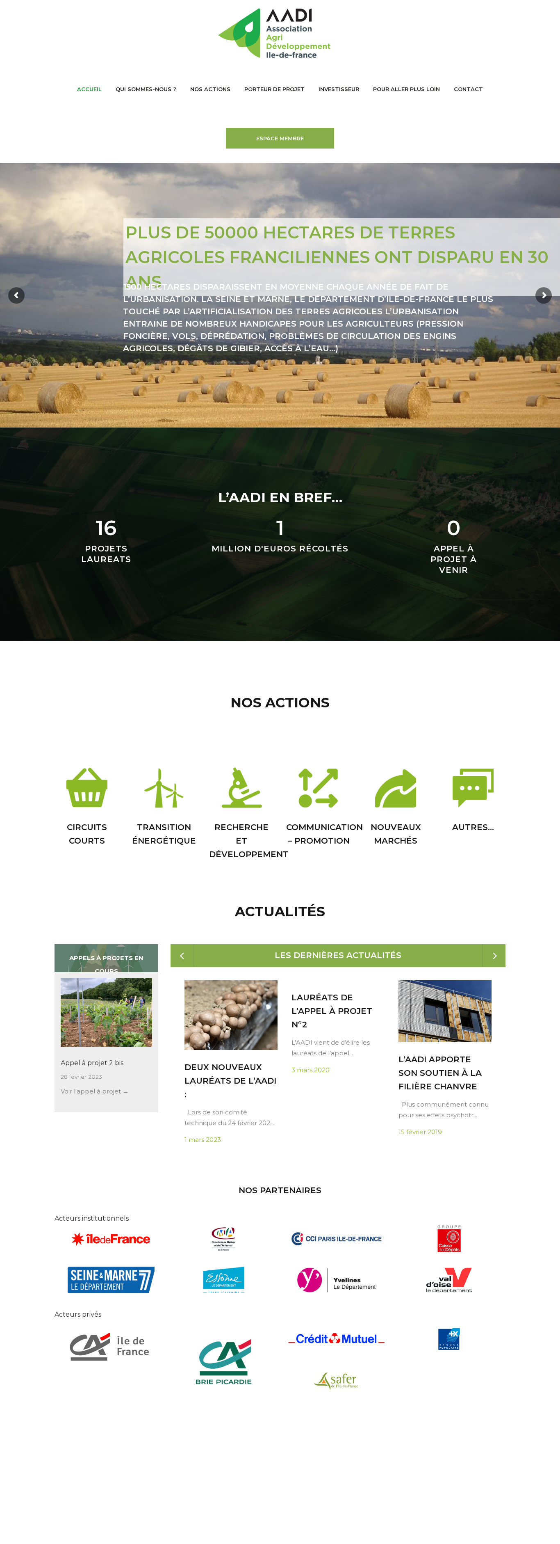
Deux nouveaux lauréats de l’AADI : (230, 1080)
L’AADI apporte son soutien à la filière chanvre (440, 1072)
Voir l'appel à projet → (95, 1091)
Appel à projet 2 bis (92, 1063)
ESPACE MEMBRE (280, 138)
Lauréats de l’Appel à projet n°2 (331, 1011)
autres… (473, 827)
